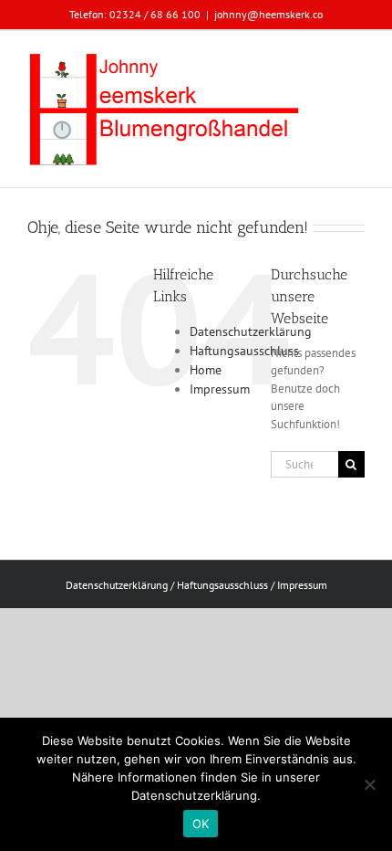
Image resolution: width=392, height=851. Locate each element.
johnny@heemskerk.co (268, 14)
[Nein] (369, 784)
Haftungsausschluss (244, 350)
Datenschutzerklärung (251, 331)
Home (206, 370)
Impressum (220, 389)
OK (201, 823)
